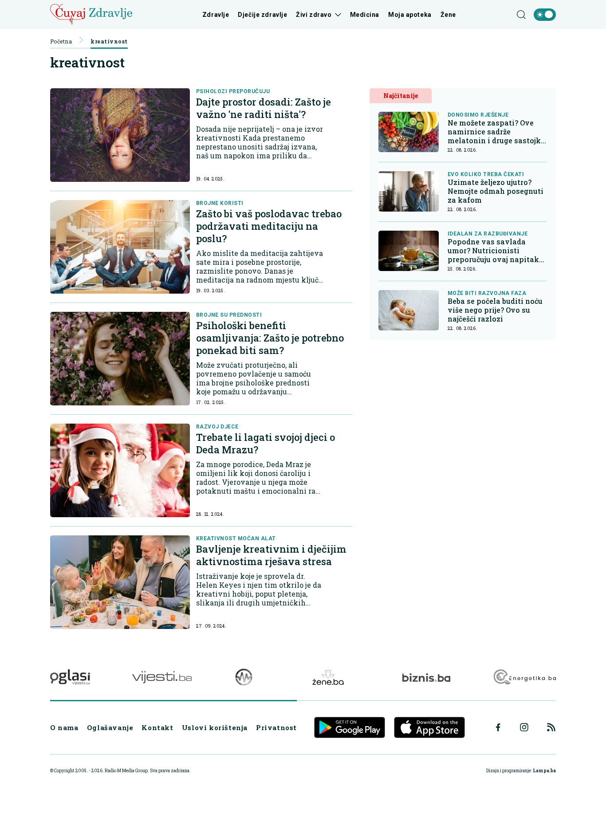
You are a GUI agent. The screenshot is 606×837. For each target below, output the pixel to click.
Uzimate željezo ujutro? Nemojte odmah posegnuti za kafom (495, 191)
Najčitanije (400, 95)
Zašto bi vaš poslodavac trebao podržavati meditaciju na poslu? (269, 226)
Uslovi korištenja (215, 727)
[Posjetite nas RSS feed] (551, 727)
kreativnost (109, 41)
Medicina (364, 14)
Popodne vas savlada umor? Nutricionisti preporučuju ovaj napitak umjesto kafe (493, 250)
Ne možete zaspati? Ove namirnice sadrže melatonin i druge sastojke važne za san (496, 131)
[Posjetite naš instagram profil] (524, 727)
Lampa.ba (544, 771)
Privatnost (276, 727)
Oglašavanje (110, 727)
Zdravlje (215, 14)
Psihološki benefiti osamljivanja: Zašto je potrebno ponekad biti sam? (270, 338)
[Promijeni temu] (545, 14)
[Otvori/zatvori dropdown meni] (336, 15)
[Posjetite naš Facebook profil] (498, 727)
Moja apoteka (410, 14)
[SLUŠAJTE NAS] (244, 677)
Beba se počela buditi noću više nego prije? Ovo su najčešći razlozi (495, 310)
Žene (448, 14)
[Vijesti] (162, 677)
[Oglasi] (70, 677)
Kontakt (157, 727)
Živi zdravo (313, 14)
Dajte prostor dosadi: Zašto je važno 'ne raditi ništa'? (263, 108)
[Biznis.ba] (426, 677)
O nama (64, 727)
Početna (61, 41)
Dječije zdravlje (262, 14)
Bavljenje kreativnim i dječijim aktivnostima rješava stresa (271, 555)
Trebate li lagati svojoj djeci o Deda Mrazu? (265, 443)
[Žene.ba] (328, 677)
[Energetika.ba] (524, 677)
